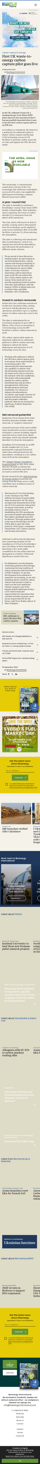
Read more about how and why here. (20, 1456)
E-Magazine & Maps (10, 1364)
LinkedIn (20, 1429)
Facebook (20, 1436)
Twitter (20, 1433)
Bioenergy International (16, 72)
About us (20, 1420)
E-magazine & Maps (20, 1410)
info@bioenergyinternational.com (20, 1405)
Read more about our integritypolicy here (23, 787)
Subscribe (10, 1373)
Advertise (20, 1414)
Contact (20, 1424)
